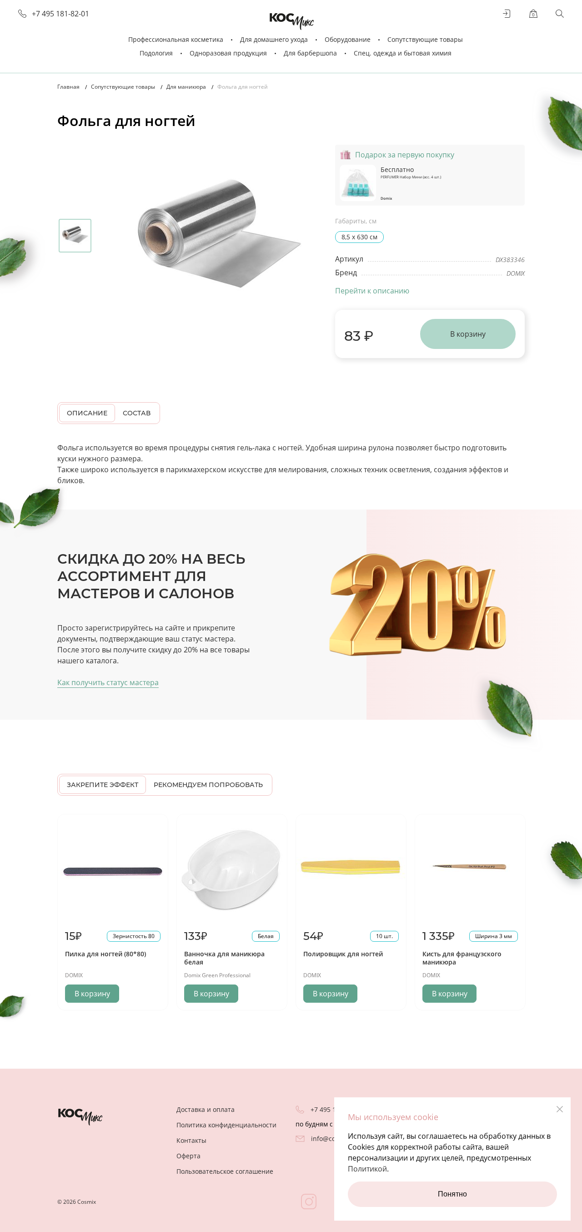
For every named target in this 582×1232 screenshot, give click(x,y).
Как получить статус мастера (108, 682)
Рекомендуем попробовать (208, 785)
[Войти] (507, 13)
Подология (156, 53)
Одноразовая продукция (228, 53)
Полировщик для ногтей (343, 953)
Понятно (452, 1194)
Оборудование (348, 39)
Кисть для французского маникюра (462, 957)
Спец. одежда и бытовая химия (403, 53)
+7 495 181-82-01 (60, 14)
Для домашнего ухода (274, 39)
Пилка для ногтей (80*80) (105, 953)
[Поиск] (559, 13)
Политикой (367, 1169)
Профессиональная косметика (175, 39)
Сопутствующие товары (425, 39)
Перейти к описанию (372, 291)
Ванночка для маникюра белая (224, 957)
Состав (137, 413)
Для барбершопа (310, 53)
